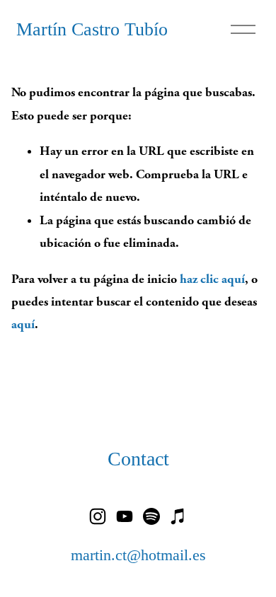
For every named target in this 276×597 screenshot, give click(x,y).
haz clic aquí (212, 279)
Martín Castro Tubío (92, 29)
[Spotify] (151, 516)
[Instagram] (97, 516)
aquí (23, 324)
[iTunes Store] (178, 516)
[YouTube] (124, 516)
